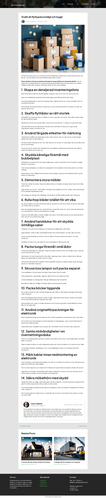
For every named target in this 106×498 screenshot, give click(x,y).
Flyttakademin (85, 4)
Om (78, 4)
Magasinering (43, 486)
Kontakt (93, 4)
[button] (74, 4)
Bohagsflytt (43, 480)
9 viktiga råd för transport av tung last (67, 462)
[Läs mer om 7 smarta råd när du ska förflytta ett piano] (36, 448)
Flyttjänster (70, 4)
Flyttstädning (43, 482)
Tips (35, 464)
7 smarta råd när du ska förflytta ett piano (35, 462)
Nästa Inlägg (83, 426)
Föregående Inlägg (24, 426)
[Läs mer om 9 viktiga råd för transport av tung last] (69, 448)
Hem (63, 4)
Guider (32, 464)
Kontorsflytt (43, 484)
